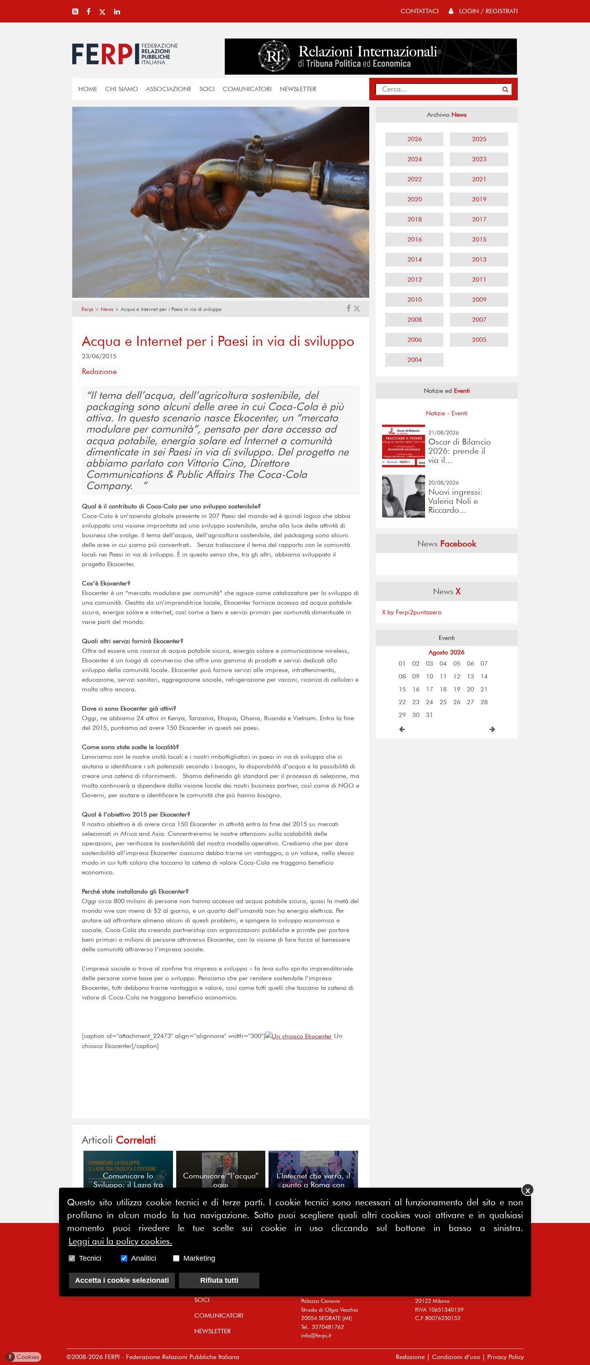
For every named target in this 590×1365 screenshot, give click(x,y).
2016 (414, 239)
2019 (479, 199)
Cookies (23, 1357)
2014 (414, 259)
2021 (479, 179)
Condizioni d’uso (456, 1357)
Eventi (460, 413)
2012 (414, 279)
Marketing (199, 1259)
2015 (479, 239)
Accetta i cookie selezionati (122, 1281)
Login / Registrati (487, 11)
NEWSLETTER (298, 89)
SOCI (207, 89)
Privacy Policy (505, 1357)
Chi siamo (121, 89)
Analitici (143, 1259)
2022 (414, 179)
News (107, 309)
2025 (479, 139)
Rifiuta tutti (219, 1281)
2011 (479, 279)
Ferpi (87, 309)
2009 (479, 299)
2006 (414, 339)
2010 (414, 299)
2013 (479, 259)
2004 (414, 360)
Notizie (435, 413)
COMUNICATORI (247, 89)
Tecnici (90, 1259)
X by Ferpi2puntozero (411, 612)
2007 (479, 319)
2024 (414, 159)
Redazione (410, 1357)
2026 (414, 139)
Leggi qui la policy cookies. (120, 1241)
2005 (479, 339)
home (87, 89)
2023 (479, 159)
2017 (479, 219)
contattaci (420, 11)
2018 (414, 219)
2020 (414, 199)
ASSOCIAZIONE (168, 89)
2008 (414, 319)
